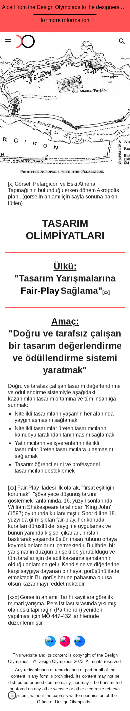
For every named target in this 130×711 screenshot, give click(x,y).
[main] (65, 193)
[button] (8, 41)
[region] (65, 16)
